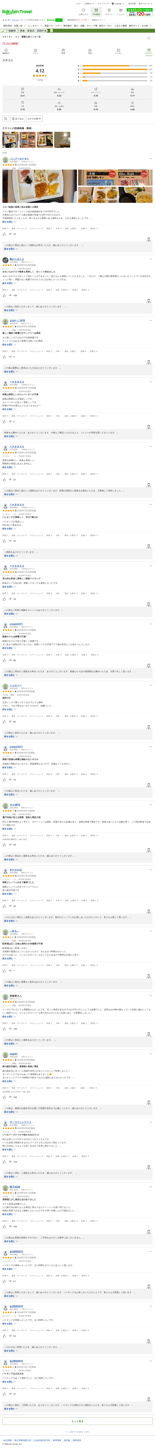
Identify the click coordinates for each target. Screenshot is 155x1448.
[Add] (149, 38)
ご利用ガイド (89, 4)
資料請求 (77, 1440)
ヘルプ (78, 4)
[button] (10, 140)
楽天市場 (132, 4)
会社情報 (7, 1440)
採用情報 (57, 1440)
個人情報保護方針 (22, 1440)
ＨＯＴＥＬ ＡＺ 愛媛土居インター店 (21, 36)
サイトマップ (103, 4)
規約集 (67, 1440)
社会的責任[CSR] (42, 1440)
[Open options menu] (151, 159)
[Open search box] (5, 118)
